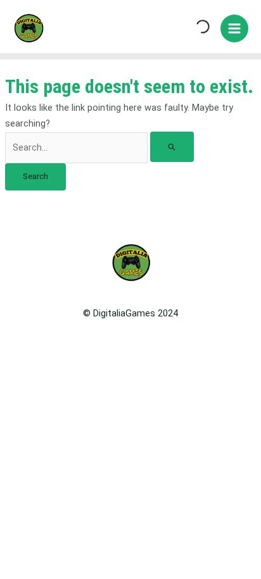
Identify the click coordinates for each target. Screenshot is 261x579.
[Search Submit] (172, 147)
